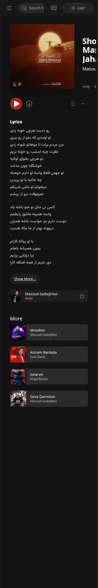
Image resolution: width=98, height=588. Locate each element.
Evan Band (37, 357)
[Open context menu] (83, 104)
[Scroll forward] (92, 365)
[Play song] (16, 104)
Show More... (25, 278)
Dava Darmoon (42, 396)
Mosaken (37, 330)
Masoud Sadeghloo (43, 335)
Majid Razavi (39, 379)
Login (81, 8)
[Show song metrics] (73, 104)
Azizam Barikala (43, 352)
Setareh (36, 374)
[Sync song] (29, 104)
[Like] (81, 332)
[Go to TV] (54, 8)
